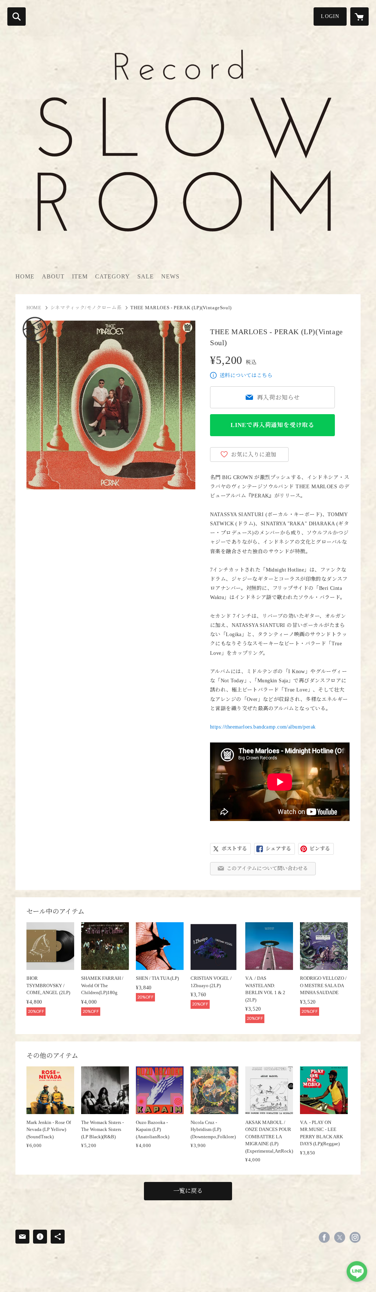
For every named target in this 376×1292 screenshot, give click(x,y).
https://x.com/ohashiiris (339, 1237)
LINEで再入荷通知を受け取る (272, 425)
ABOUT (53, 276)
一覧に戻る (188, 1191)
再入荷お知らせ (278, 397)
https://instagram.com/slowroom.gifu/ (355, 1237)
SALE (145, 276)
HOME (25, 276)
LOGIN (330, 16)
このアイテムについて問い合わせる (267, 868)
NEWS (170, 276)
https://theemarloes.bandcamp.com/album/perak (262, 727)
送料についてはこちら (246, 375)
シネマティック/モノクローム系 (86, 307)
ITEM (80, 276)
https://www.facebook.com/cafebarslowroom (324, 1237)
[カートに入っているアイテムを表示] (359, 16)
